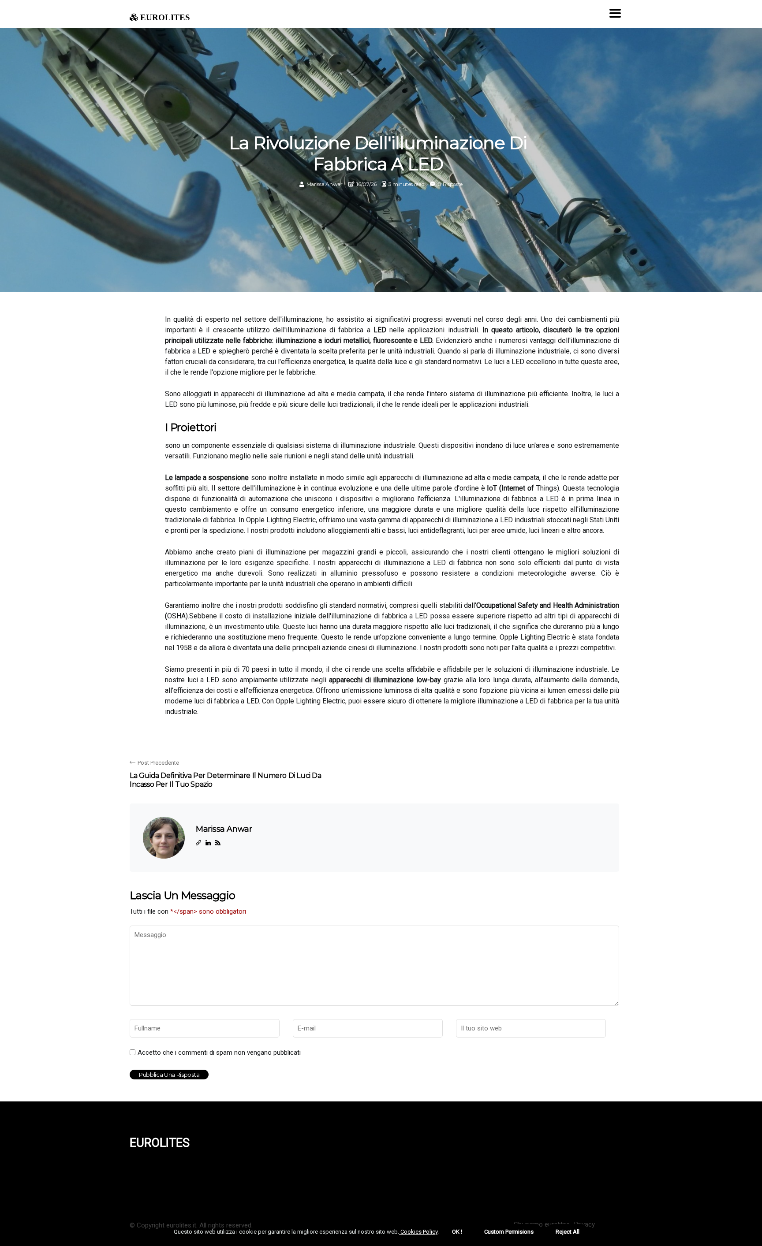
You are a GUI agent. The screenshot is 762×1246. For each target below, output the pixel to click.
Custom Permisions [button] (509, 1231)
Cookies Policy (418, 1231)
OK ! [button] (457, 1231)
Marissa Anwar (324, 184)
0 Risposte (450, 184)
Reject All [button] (567, 1231)
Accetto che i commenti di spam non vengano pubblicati (219, 1052)
